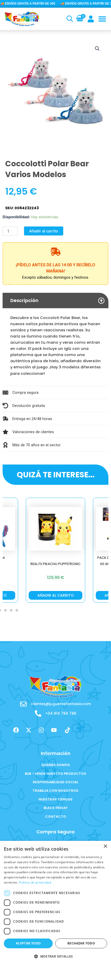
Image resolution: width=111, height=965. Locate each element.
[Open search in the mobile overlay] (69, 19)
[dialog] (55, 903)
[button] (102, 19)
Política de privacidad (35, 882)
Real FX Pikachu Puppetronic (55, 563)
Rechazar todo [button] (81, 943)
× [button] (105, 846)
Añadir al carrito (43, 231)
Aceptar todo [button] (28, 943)
